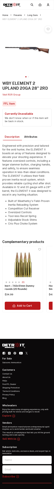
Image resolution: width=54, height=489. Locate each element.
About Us (6, 377)
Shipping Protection (11, 388)
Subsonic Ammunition (11, 362)
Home (5, 15)
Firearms (18, 15)
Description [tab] (12, 136)
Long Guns (32, 15)
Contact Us (7, 374)
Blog (4, 398)
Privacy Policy (8, 395)
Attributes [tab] (30, 136)
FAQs (4, 381)
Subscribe (8, 476)
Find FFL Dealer (9, 384)
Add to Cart (24, 305)
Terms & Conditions (11, 391)
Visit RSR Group (11, 94)
